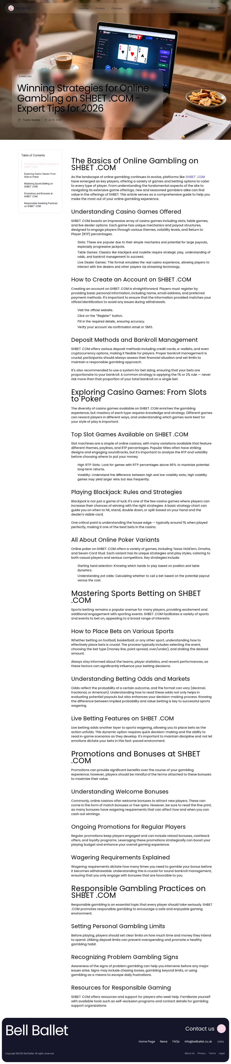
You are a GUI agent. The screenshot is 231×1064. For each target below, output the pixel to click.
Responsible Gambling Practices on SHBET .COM (41, 204)
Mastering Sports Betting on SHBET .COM (38, 185)
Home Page (147, 1041)
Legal (222, 1053)
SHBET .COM (195, 177)
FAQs (176, 1041)
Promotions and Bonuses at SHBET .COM (38, 195)
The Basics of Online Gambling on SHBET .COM (41, 165)
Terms (212, 1053)
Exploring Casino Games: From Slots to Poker (40, 175)
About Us (190, 1053)
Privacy (202, 1053)
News (164, 1041)
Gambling (25, 76)
